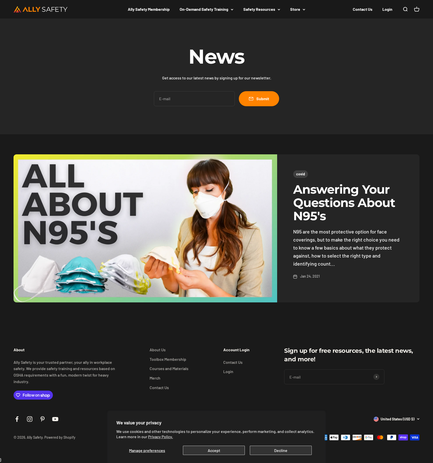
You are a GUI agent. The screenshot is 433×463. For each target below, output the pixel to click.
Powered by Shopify (59, 437)
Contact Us (362, 9)
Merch (155, 378)
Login (387, 9)
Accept (214, 450)
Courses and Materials (169, 368)
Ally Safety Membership (149, 9)
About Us (158, 349)
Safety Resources (259, 9)
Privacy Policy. (160, 436)
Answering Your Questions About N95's (344, 202)
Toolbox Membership (168, 359)
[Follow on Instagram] (29, 419)
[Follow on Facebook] (17, 419)
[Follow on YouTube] (55, 419)
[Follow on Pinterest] (42, 419)
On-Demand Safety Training (204, 9)
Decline (280, 450)
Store (295, 9)
